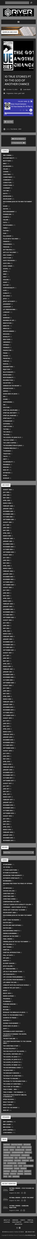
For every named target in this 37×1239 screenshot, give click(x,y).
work (5, 475)
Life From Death (8, 974)
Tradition (6, 454)
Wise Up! (6, 470)
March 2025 (7, 536)
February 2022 (8, 636)
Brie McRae (7, 1127)
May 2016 (6, 824)
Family (5, 228)
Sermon (20, 1171)
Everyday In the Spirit (11, 936)
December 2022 (8, 609)
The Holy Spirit (8, 440)
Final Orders (7, 939)
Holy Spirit (17, 1160)
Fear (4, 233)
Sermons (15, 1220)
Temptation (7, 426)
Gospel (5, 269)
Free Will (6, 1155)
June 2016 (6, 821)
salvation (23, 1168)
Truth (5, 456)
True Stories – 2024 (10, 1089)
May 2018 (6, 759)
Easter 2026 (7, 928)
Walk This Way (8, 1102)
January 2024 (7, 574)
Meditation (7, 323)
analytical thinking (16, 1144)
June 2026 (6, 495)
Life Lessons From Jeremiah (12, 977)
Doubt (5, 206)
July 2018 (6, 753)
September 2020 (8, 683)
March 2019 (7, 732)
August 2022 (7, 620)
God (16, 1157)
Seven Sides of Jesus (10, 394)
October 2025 (7, 517)
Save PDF (9, 122)
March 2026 (7, 503)
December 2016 (8, 805)
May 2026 (6, 498)
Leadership (7, 307)
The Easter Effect (9, 1048)
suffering (6, 424)
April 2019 (6, 729)
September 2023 (8, 585)
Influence (6, 296)
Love (4, 315)
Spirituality (7, 418)
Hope (5, 290)
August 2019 (7, 718)
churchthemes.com (30, 1235)
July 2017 (6, 786)
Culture (6, 190)
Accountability (8, 158)
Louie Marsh (26, 89)
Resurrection (8, 380)
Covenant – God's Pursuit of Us (14, 907)
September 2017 (8, 780)
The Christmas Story (10, 1046)
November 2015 (8, 840)
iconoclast (25, 1160)
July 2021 (6, 655)
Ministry (6, 326)
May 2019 (6, 726)
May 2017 (6, 791)
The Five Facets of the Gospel (13, 1051)
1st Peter (6, 867)
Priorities (6, 358)
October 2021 (7, 647)
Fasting (6, 230)
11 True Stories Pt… (17, 143)
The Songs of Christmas (12, 1084)
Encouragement (9, 211)
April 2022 (6, 631)
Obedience (6, 342)
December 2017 (8, 772)
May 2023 (6, 595)
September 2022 (8, 617)
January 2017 (7, 802)
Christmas (7, 174)
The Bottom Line (9, 1038)
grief (19, 93)
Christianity (7, 1152)
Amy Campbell (8, 1121)
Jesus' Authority (9, 301)
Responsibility (8, 377)
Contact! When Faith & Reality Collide (17, 904)
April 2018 (6, 761)
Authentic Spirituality (11, 878)
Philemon (6, 999)
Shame (5, 399)
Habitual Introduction (11, 952)
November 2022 (8, 612)
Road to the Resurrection (12, 1015)
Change (5, 171)
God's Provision (9, 260)
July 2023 (6, 590)
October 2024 (7, 549)
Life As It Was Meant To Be (12, 971)
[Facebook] (19, 1228)
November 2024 (8, 547)
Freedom (6, 247)
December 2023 (8, 576)
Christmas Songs (9, 899)
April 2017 (6, 794)
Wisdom (6, 467)
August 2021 (7, 653)
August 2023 (7, 587)
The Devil (6, 434)
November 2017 (8, 775)
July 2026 (6, 492)
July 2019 (6, 721)
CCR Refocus (7, 888)
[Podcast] (17, 1228)
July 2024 (6, 557)
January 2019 (7, 737)
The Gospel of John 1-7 (11, 1057)
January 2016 (7, 835)
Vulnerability (8, 462)
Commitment (7, 177)
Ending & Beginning (10, 933)
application (27, 1144)
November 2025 (8, 514)
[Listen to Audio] (22, 1193)
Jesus (5, 298)
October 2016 (7, 810)
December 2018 (8, 740)
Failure (5, 220)
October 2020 (7, 680)
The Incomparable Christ (12, 1067)
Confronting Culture (11, 901)
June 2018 (6, 756)
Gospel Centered (8, 1160)
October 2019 (7, 712)
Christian (28, 1150)
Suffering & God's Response (13, 1031)
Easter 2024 (7, 922)
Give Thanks (7, 255)
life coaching (21, 1163)
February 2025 (8, 538)
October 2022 (7, 615)
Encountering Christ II (11, 931)
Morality (6, 337)
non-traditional (8, 1168)
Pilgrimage (7, 1001)
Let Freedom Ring (9, 309)
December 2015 (8, 838)
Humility (6, 293)
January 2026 (7, 508)
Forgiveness (9, 93)
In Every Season (8, 963)
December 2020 (8, 674)
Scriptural (7, 1171)
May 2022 (6, 628)
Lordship (6, 312)
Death (5, 193)
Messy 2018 (7, 993)
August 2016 (7, 816)
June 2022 (6, 625)
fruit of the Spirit (15, 1155)
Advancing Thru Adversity (12, 875)
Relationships (8, 372)
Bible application (26, 1147)
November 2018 (8, 742)
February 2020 (8, 702)
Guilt (23, 93)
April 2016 (6, 827)
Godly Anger (7, 266)
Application (18, 1224)
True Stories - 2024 (15, 129)
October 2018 (7, 745)
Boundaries (7, 166)
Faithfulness (8, 225)
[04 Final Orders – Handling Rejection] (5, 1209)
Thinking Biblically (10, 448)
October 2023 (7, 582)
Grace (16, 93)
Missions (6, 334)
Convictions (7, 185)
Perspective (7, 350)
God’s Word (22, 1157)
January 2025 (7, 541)
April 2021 (6, 664)
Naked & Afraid (8, 996)
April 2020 (6, 696)
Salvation (7, 383)
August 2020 (7, 685)
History (6, 285)
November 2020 (8, 677)
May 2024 (6, 563)
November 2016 (8, 808)
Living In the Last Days (11, 988)
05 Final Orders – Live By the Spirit (21, 1197)
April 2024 (6, 566)
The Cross (6, 432)
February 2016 (8, 832)
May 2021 (6, 661)
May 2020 (6, 693)
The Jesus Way (8, 1070)
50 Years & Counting (10, 873)
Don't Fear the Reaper (11, 920)
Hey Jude (6, 958)
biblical (6, 1150)
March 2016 (7, 829)
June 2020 (6, 691)
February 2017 (8, 799)
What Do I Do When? (10, 1107)
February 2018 (8, 767)
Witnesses (6, 473)
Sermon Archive (9, 32)
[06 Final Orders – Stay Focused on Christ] (5, 1191)
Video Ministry (16, 1222)
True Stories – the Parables (13, 1092)
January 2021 (7, 672)
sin (4, 405)
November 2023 (8, 579)
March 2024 (7, 568)
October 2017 (7, 778)
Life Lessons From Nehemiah (13, 979)
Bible (4, 163)
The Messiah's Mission (11, 1073)
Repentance (7, 375)
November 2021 (8, 644)
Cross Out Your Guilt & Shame (14, 910)
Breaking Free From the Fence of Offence (17, 883)
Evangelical (28, 1152)
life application (12, 1163)
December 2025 (8, 511)
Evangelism (7, 214)
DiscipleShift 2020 (9, 912)
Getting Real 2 (8, 249)
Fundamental (25, 1155)
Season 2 (6, 1020)
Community (7, 180)
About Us (7, 1220)
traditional (28, 1173)
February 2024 (8, 571)
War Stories (7, 1105)
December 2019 (8, 707)
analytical (7, 1144)
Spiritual (30, 1220)
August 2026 (7, 489)
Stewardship (7, 421)
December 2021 (8, 642)
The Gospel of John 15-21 (12, 437)
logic (20, 1165)
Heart (5, 282)
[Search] (31, 3)
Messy (5, 990)
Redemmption (8, 366)
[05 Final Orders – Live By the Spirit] (5, 1201)
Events (23, 1220)
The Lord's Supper (9, 443)
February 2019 (8, 734)
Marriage (6, 317)
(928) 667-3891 (31, 1232)
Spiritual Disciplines (10, 410)
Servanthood (8, 388)
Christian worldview (17, 1152)
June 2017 (6, 789)
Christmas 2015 (8, 893)
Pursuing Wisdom (9, 1004)
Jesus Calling (7, 966)
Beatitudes (7, 161)
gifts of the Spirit (9, 252)
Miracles (6, 328)
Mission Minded (8, 331)
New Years (6, 339)
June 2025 (6, 527)
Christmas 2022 (8, 896)
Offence (6, 345)
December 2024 (8, 544)
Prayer (5, 356)
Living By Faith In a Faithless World (16, 985)
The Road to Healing (10, 1078)
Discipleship (7, 199)
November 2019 (8, 710)
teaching (6, 1173)
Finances (6, 241)
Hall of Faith (8, 955)
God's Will (7, 263)
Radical (5, 364)
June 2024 (6, 560)
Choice (12, 1150)
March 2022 (7, 634)
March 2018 (7, 764)
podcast (16, 1168)
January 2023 (7, 606)
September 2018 (8, 748)
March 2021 (7, 666)
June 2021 (6, 658)
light (15, 1165)
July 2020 (6, 688)
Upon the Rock (8, 1099)
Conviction (7, 182)
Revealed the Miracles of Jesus (14, 1012)
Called (5, 169)
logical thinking (28, 1165)
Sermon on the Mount (11, 386)
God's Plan (7, 258)
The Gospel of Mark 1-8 (11, 1065)
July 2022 (6, 623)
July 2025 (6, 525)
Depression (7, 196)
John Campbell (8, 1130)
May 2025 (6, 530)
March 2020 (7, 699)
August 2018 (7, 751)
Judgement (7, 304)
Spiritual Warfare (9, 415)
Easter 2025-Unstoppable (12, 925)
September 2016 (8, 813)
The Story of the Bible (11, 1086)
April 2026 (6, 500)
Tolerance (7, 451)
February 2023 (8, 604)
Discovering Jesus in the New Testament (17, 201)
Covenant (6, 188)
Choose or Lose (8, 891)
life (5, 1163)
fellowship (7, 236)
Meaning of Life (8, 320)
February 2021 (8, 669)
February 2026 (8, 506)
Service (5, 391)
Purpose (6, 361)
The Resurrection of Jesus (12, 445)
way (10, 1176)
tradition (20, 1173)
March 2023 (7, 601)
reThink (6, 1009)
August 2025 (7, 522)
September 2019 (8, 715)
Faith (5, 222)
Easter (5, 209)
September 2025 (8, 519)
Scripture (14, 1171)
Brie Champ (7, 1124)
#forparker (7, 864)
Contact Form (28, 1222)
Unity (5, 459)
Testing (6, 429)
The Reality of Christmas (12, 1076)
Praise (5, 353)
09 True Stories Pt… (19, 139)
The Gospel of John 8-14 (11, 1062)
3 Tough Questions (10, 870)
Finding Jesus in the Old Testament (15, 941)
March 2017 (7, 797)
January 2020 (7, 704)
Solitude (6, 407)
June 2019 (6, 723)
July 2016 (6, 819)
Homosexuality (8, 288)
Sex (4, 396)
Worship (6, 478)
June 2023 (6, 593)
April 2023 (6, 598)
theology (13, 1173)
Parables (6, 347)
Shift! (5, 1028)
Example (6, 217)
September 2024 (8, 552)
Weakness (6, 464)
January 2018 (7, 770)
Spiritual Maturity (10, 413)
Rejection (6, 369)
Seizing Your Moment (10, 1023)
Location (7, 1222)
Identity (6, 960)
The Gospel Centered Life (12, 1054)
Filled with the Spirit (10, 239)
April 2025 (6, 533)
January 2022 (7, 639)
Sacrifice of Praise (9, 1018)
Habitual (6, 950)
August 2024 (7, 555)
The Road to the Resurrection (14, 1081)
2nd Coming (7, 155)
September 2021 (8, 650)
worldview (16, 1176)
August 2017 (7, 783)
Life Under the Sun (9, 982)
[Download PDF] (25, 1193)
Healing (6, 279)
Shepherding (7, 402)
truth (5, 1176)
